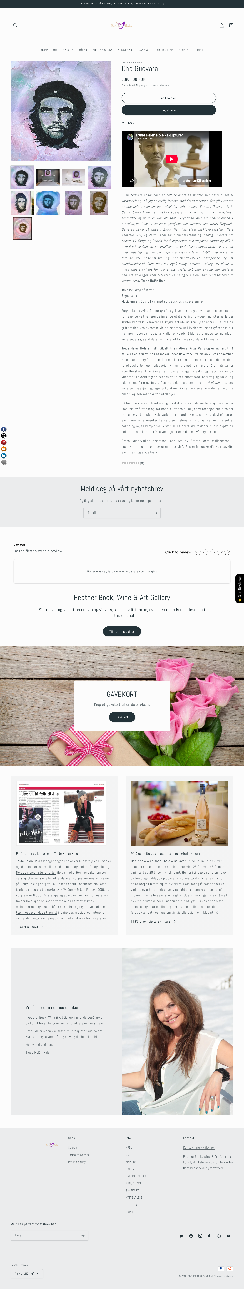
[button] (15, 25)
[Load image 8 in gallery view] (99, 203)
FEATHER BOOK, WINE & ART (201, 1276)
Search (72, 1148)
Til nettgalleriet (27, 927)
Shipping (140, 85)
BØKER (130, 1169)
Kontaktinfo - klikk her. (199, 1147)
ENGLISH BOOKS (136, 1176)
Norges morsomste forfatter (36, 872)
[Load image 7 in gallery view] (73, 203)
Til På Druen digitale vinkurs (151, 921)
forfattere (76, 1023)
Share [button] (130, 123)
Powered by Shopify (224, 1276)
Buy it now (168, 110)
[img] (130, 463)
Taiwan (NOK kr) (24, 1273)
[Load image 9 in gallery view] (22, 228)
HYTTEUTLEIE (134, 1198)
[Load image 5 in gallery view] (22, 203)
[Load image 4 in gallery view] (99, 177)
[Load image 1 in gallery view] (22, 177)
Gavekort (122, 717)
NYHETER (131, 1205)
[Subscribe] (155, 513)
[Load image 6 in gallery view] (48, 203)
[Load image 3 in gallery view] (73, 177)
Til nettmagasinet (121, 631)
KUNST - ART (133, 1183)
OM (127, 1155)
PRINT (129, 1212)
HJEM (129, 1148)
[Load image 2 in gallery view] (48, 177)
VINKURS (131, 1162)
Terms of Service (79, 1155)
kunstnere (96, 1023)
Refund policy (77, 1162)
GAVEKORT (132, 1190)
